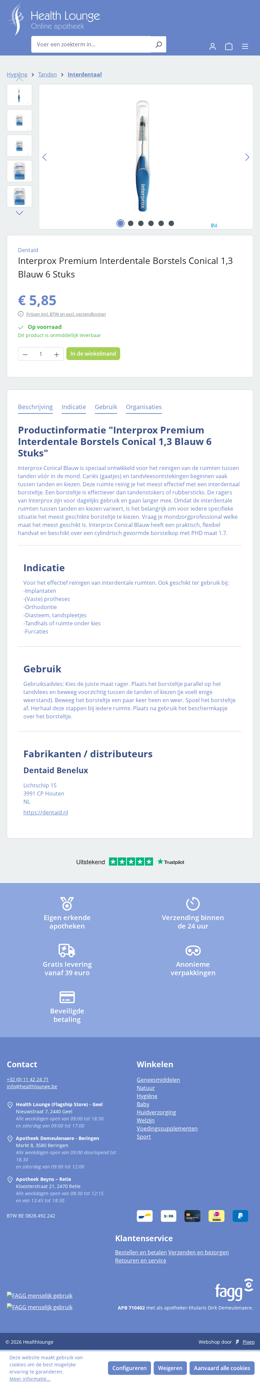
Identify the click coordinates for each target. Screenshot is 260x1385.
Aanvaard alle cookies (222, 1368)
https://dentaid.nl (45, 812)
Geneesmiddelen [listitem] (158, 1080)
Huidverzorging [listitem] (156, 1112)
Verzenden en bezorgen (198, 1252)
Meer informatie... (29, 1379)
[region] (130, 156)
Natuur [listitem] (146, 1088)
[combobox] (91, 44)
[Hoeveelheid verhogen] (57, 354)
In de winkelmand (93, 353)
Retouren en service (140, 1260)
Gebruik (106, 407)
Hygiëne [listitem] (147, 1096)
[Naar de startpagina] (53, 19)
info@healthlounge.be (32, 1086)
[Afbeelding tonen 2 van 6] (130, 223)
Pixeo (249, 1342)
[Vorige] (44, 157)
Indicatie (74, 407)
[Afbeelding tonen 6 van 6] (171, 223)
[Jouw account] (212, 44)
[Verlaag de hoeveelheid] (25, 354)
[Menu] (245, 44)
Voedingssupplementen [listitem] (167, 1128)
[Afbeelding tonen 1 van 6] (120, 223)
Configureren (129, 1368)
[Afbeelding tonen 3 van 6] (141, 223)
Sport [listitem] (144, 1136)
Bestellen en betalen (141, 1252)
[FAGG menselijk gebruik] (54, 1295)
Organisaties (144, 407)
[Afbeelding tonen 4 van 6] (151, 223)
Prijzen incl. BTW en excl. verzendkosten (66, 314)
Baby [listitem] (143, 1104)
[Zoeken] (159, 44)
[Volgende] (247, 157)
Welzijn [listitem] (146, 1120)
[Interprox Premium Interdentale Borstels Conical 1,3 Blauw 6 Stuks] (145, 156)
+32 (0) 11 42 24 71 (28, 1079)
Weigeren (170, 1368)
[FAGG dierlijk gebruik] (54, 1306)
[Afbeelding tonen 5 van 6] (161, 223)
